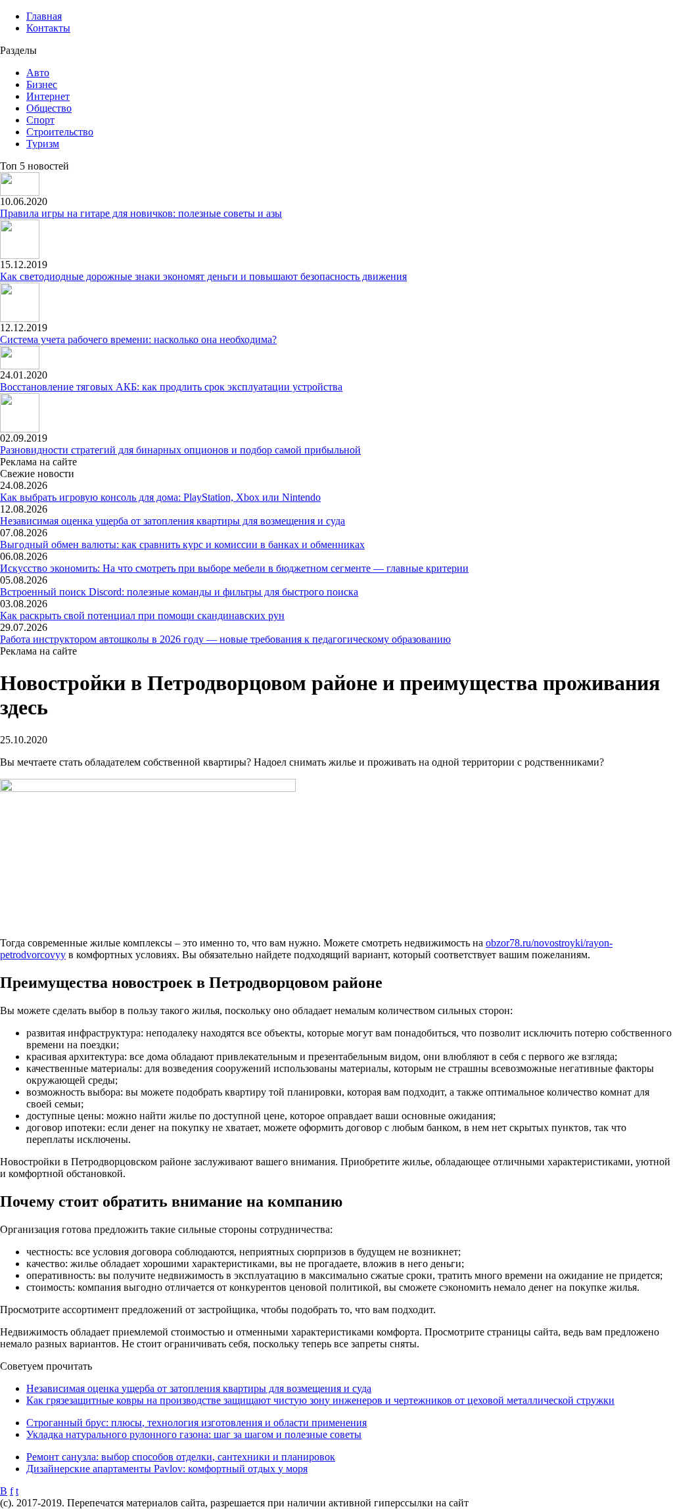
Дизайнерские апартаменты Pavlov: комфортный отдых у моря (167, 1468)
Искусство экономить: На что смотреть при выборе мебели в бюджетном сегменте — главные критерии (234, 568)
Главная (44, 16)
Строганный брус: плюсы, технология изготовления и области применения (196, 1422)
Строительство (59, 131)
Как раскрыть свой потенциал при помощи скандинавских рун (142, 615)
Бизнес (41, 84)
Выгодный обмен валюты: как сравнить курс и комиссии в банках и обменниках (182, 544)
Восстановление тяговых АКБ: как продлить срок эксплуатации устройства (171, 386)
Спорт (40, 120)
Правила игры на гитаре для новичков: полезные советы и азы (141, 213)
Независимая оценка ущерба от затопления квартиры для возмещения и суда (172, 520)
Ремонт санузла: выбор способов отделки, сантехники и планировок (180, 1456)
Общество (49, 108)
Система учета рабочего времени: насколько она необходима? (138, 339)
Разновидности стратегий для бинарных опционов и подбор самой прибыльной (180, 449)
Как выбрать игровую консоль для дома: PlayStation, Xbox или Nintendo (160, 497)
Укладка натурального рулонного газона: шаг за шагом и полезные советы (193, 1434)
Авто (37, 72)
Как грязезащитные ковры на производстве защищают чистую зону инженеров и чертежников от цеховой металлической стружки (320, 1400)
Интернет (48, 96)
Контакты (48, 28)
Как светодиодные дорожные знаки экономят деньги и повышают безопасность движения (203, 276)
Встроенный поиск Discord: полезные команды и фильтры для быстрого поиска (179, 591)
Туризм (42, 143)
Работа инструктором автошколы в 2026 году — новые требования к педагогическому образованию (225, 639)
